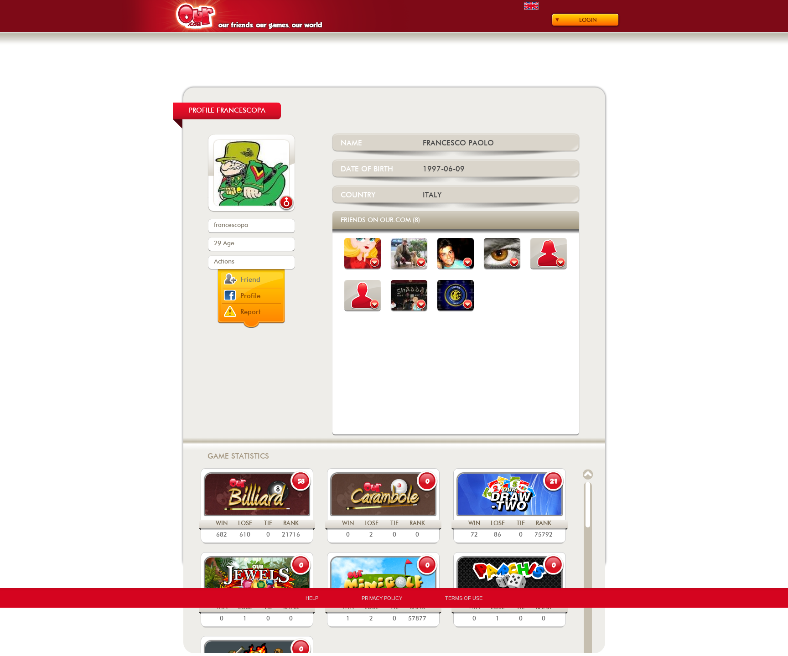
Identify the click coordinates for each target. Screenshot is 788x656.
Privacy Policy (382, 598)
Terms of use (463, 598)
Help (312, 598)
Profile (250, 296)
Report (250, 312)
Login (588, 20)
